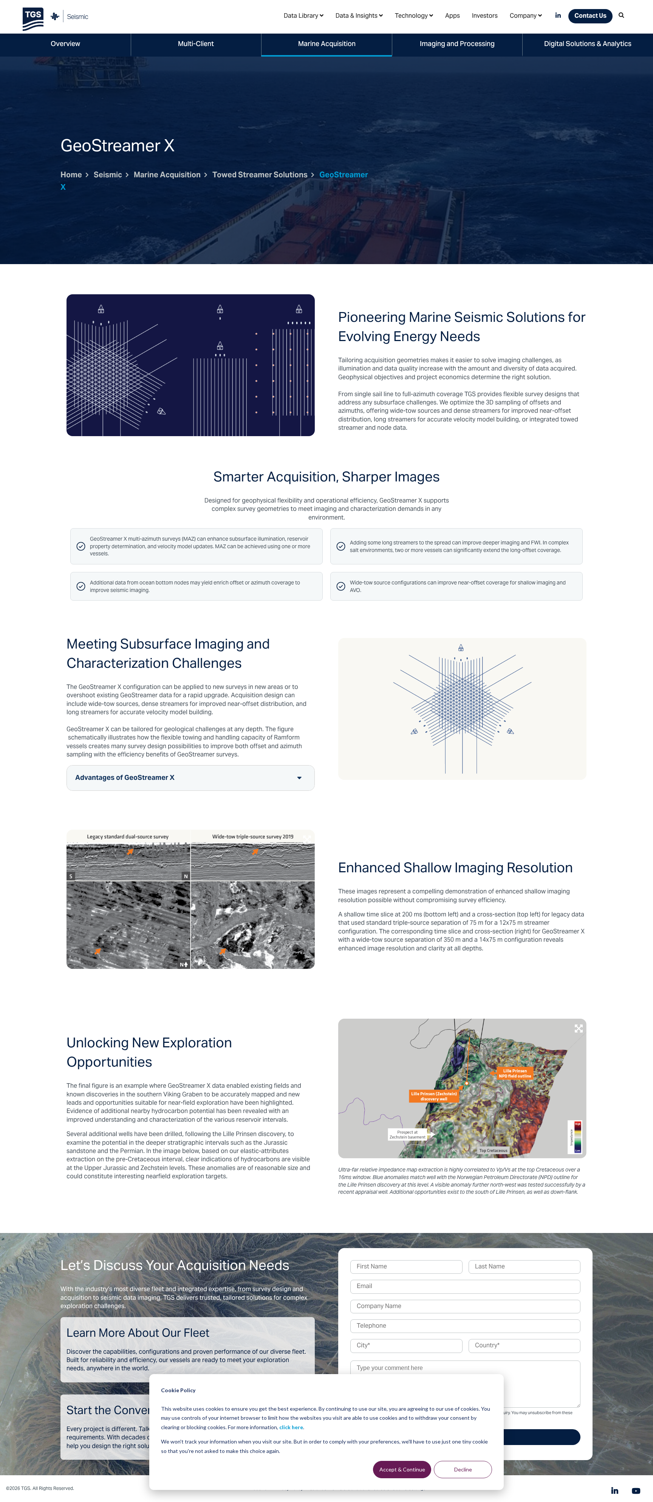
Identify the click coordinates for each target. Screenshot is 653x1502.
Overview (65, 44)
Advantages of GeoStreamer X (125, 778)
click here (291, 1427)
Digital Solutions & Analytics (587, 44)
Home (71, 176)
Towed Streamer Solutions (260, 176)
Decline (463, 1469)
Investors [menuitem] (485, 16)
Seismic (108, 176)
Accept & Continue (402, 1469)
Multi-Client (196, 44)
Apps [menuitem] (452, 16)
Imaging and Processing (457, 44)
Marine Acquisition (327, 44)
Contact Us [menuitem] (590, 16)
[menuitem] (304, 15)
